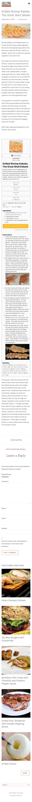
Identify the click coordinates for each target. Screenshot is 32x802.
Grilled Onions (9, 763)
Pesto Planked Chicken (14, 600)
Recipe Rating (6, 474)
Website (4, 528)
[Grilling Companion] (6, 6)
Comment (5, 481)
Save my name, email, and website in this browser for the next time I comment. (14, 543)
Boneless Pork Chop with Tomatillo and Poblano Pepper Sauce (15, 680)
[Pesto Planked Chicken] (16, 583)
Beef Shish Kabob (16, 317)
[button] (13, 158)
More (25, 773)
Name (4, 508)
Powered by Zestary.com (21, 229)
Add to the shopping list (15, 226)
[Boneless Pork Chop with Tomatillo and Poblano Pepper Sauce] (16, 660)
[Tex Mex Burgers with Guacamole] (16, 620)
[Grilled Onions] (16, 747)
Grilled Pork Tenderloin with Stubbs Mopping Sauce (13, 723)
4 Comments (22, 19)
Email (4, 518)
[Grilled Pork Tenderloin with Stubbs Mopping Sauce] (16, 703)
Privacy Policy (16, 795)
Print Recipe (17, 155)
